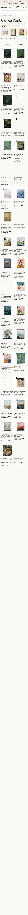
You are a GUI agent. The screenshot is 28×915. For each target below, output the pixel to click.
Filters (8, 44)
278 (17, 470)
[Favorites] (13, 7)
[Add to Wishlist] (3, 49)
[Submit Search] (3, 11)
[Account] (10, 7)
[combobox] (14, 11)
